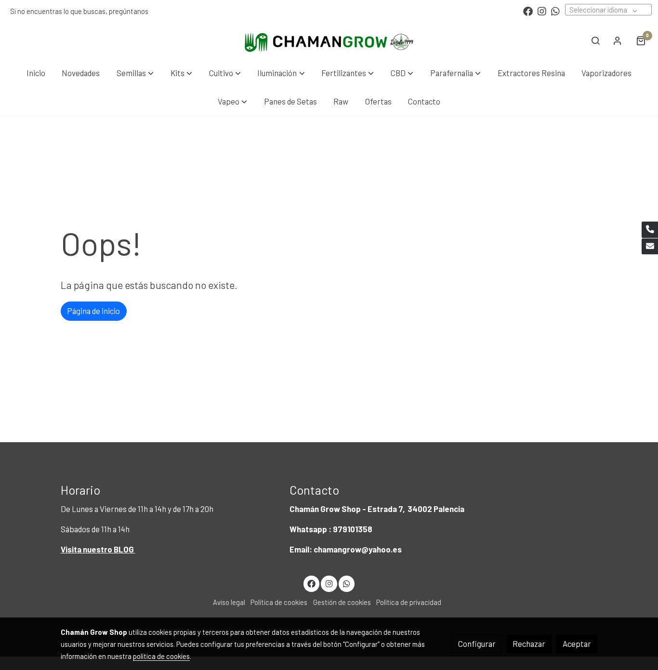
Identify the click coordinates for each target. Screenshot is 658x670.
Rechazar (529, 643)
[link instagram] (542, 10)
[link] (329, 40)
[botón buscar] (595, 40)
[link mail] (650, 246)
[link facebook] (528, 10)
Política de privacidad (408, 602)
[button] (135, 73)
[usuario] (617, 40)
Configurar (477, 643)
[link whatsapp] (555, 10)
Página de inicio (93, 310)
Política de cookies (278, 602)
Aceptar (577, 643)
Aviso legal (229, 602)
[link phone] (650, 230)
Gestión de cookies (342, 602)
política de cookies (161, 656)
